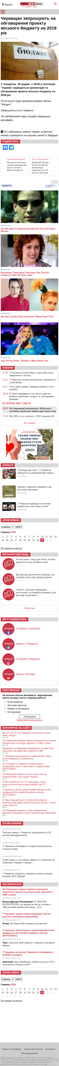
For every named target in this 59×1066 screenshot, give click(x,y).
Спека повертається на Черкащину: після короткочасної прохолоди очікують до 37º (24, 783)
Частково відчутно (17, 705)
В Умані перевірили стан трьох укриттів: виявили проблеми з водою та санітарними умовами (31, 396)
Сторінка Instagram (28, 658)
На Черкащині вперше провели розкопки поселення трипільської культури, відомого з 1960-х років (29, 741)
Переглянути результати (29, 720)
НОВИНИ (7, 367)
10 (42, 536)
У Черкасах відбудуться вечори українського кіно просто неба (34, 505)
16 (11, 540)
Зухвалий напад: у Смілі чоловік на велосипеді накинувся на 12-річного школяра (41, 167)
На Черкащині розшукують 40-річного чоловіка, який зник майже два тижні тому (32, 409)
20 (29, 540)
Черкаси (8, 4)
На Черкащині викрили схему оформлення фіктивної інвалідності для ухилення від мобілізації (29, 811)
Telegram (53, 135)
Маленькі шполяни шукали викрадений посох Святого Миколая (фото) (16, 166)
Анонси (7, 465)
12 (51, 536)
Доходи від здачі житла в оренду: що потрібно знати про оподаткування (35, 576)
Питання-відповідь (15, 554)
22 (38, 540)
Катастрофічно (15, 702)
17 (16, 540)
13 (55, 536)
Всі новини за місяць (11, 548)
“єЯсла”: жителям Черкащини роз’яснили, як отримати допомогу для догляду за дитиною (36, 592)
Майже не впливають (18, 708)
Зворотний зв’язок (33, 1049)
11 (46, 536)
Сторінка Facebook (28, 628)
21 (33, 540)
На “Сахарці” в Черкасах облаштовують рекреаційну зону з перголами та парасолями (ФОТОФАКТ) (25, 766)
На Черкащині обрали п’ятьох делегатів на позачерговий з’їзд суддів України (24, 775)
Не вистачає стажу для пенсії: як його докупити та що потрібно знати (35, 560)
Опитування (11, 690)
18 (20, 540)
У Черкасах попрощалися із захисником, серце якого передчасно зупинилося (26, 757)
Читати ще (29, 608)
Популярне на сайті (16, 728)
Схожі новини (12, 823)
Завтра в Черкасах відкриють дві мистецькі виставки (34, 488)
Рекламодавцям (29, 1053)
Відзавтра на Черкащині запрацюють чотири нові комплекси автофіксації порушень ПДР (27, 749)
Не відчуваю (13, 712)
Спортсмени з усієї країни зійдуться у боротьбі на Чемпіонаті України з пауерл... (28, 861)
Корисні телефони (11, 1049)
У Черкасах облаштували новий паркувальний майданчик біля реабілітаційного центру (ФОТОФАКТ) (26, 792)
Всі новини (29, 423)
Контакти (50, 1049)
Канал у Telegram (27, 643)
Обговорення (11, 884)
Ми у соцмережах (14, 619)
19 (24, 540)
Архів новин (10, 520)
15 (7, 540)
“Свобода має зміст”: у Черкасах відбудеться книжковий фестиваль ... (36, 471)
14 (3, 540)
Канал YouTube (25, 674)
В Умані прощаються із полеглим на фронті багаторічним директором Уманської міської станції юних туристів (29, 802)
